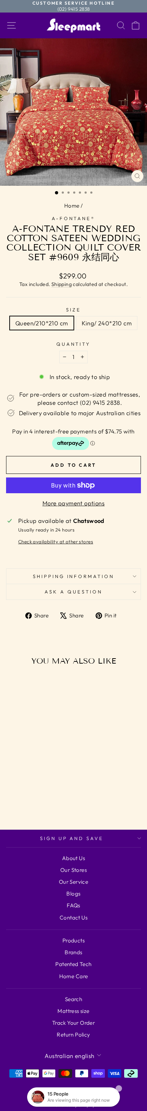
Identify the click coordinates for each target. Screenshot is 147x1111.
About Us (73, 858)
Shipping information (74, 576)
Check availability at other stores (55, 541)
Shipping (61, 284)
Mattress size (73, 1011)
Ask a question (73, 592)
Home (72, 205)
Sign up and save (72, 838)
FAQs (73, 905)
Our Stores (73, 870)
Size (73, 309)
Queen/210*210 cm (41, 323)
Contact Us (73, 917)
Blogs (73, 893)
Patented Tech (73, 964)
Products (73, 940)
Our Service (73, 881)
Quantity (73, 344)
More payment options (73, 503)
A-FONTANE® (74, 218)
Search (73, 999)
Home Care (73, 976)
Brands (73, 952)
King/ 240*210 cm (107, 323)
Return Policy (73, 1034)
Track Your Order (73, 1022)
